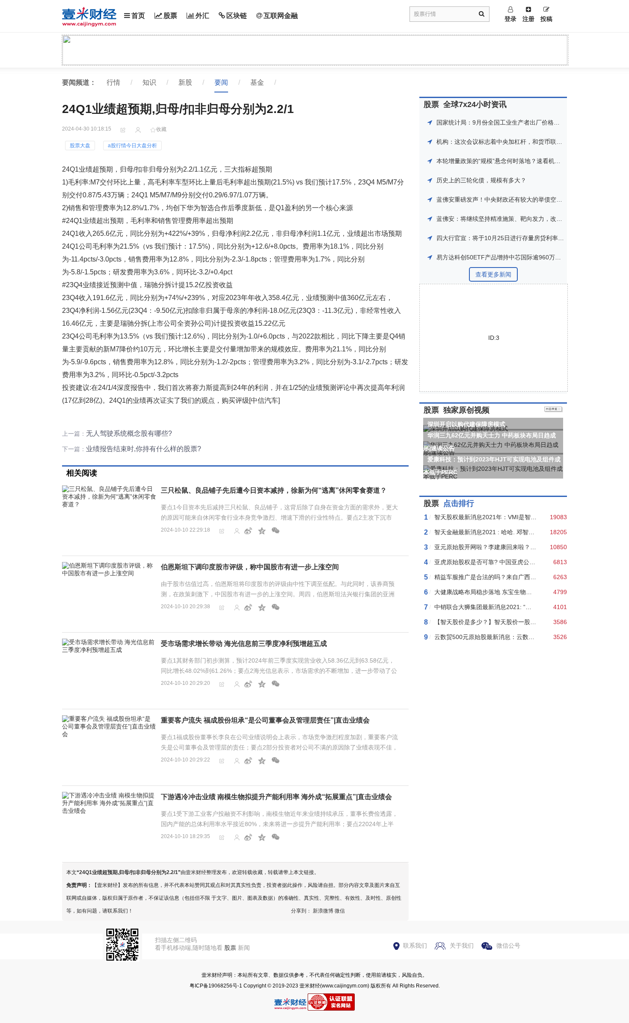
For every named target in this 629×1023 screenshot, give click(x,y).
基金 (257, 82)
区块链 (236, 15)
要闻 (221, 82)
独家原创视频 (466, 410)
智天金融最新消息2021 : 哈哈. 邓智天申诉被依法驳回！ (508, 532)
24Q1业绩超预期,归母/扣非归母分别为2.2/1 (128, 872)
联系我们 (415, 945)
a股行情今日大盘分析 (132, 146)
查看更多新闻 (493, 274)
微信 (340, 911)
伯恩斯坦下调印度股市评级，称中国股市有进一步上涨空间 (250, 567)
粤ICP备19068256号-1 (216, 986)
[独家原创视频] (553, 410)
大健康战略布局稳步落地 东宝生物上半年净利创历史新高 (510, 592)
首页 (138, 15)
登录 (510, 18)
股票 (170, 15)
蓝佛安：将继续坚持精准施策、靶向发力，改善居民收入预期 (517, 218)
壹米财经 (310, 986)
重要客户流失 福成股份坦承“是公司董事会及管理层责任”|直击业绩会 (265, 720)
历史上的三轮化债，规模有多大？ (481, 180)
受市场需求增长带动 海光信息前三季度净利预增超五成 (244, 643)
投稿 (546, 18)
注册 (528, 18)
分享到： (301, 911)
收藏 (161, 129)
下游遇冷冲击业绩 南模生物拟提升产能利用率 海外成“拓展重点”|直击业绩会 (276, 796)
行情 (113, 82)
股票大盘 (80, 146)
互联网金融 (281, 15)
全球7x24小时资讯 (475, 104)
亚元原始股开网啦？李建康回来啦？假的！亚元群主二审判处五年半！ (527, 547)
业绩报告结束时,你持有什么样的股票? (143, 448)
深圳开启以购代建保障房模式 (466, 424)
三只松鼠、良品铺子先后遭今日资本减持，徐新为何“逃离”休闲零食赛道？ (274, 490)
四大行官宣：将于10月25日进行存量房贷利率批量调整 (509, 238)
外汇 (202, 15)
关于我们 (462, 945)
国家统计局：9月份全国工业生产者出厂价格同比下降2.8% (513, 122)
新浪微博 (323, 911)
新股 (185, 82)
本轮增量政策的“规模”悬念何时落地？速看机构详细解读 (510, 161)
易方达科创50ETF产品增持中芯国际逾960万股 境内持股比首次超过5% (530, 257)
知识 (149, 82)
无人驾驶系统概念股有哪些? (129, 433)
